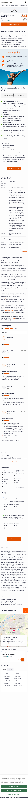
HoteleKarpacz (17, 678)
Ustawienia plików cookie (14, 794)
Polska (7, 5)
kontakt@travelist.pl (6, 298)
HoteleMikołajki (18, 685)
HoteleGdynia (6, 685)
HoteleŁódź (5, 683)
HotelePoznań (6, 681)
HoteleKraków (6, 676)
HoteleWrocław (18, 674)
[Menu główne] (25, 2)
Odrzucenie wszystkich (14, 786)
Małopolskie (11, 5)
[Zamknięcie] (26, 776)
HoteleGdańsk (17, 676)
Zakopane (16, 5)
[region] (14, 10)
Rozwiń (6, 689)
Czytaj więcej (24, 251)
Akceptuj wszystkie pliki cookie (14, 790)
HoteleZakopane (7, 674)
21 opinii (9, 20)
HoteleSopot (6, 678)
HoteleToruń (17, 683)
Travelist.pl (3, 5)
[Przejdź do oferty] (22, 659)
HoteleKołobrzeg (18, 681)
